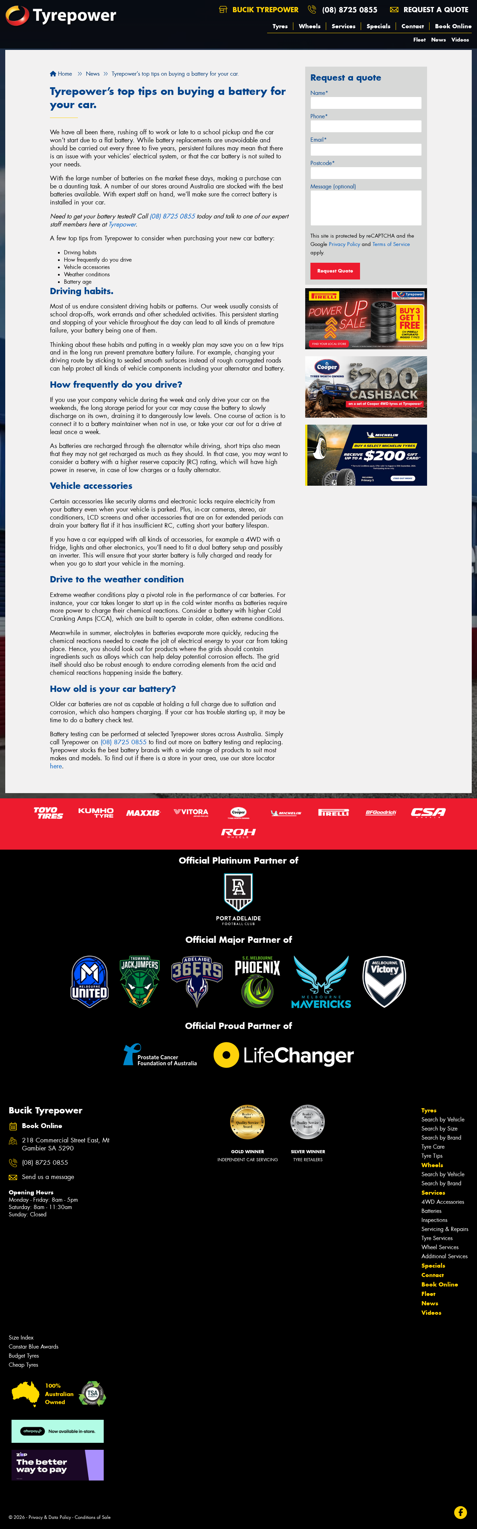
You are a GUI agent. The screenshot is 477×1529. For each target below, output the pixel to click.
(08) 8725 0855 (349, 9)
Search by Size (439, 1128)
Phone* (319, 116)
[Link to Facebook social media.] (460, 1512)
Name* (319, 93)
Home (64, 73)
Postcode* (322, 163)
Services (343, 26)
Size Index (21, 1337)
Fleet (419, 39)
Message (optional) (333, 186)
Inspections (434, 1220)
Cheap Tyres (23, 1364)
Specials (378, 26)
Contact (413, 26)
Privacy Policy (344, 244)
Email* (318, 139)
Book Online (453, 26)
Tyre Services (437, 1238)
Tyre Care (433, 1146)
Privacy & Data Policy (50, 1517)
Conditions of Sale (93, 1517)
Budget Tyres (24, 1355)
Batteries (431, 1211)
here (56, 766)
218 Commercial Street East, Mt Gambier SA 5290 (65, 1144)
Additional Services (444, 1256)
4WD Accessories (442, 1202)
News (438, 39)
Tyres (280, 26)
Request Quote (335, 271)
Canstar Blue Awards (33, 1346)
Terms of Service (391, 244)
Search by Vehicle (442, 1119)
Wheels (310, 26)
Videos (460, 39)
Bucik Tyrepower (264, 9)
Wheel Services (439, 1247)
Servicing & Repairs (444, 1229)
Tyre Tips (431, 1155)
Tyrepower (121, 224)
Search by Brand (441, 1137)
